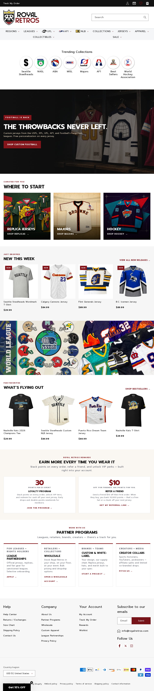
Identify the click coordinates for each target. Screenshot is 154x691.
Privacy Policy (48, 641)
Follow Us (125, 638)
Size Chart (9, 625)
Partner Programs (50, 619)
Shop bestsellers (136, 388)
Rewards (83, 625)
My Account (85, 614)
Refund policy (51, 684)
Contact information (120, 684)
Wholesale (47, 625)
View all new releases (134, 260)
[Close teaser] (31, 682)
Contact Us (9, 635)
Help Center (10, 614)
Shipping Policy (11, 630)
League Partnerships (52, 635)
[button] (12, 31)
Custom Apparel (50, 630)
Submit (141, 621)
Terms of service (84, 684)
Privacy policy (66, 684)
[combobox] (120, 17)
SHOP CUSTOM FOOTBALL (22, 144)
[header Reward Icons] (147, 3)
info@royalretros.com (135, 631)
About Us (46, 614)
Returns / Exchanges (14, 619)
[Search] (145, 17)
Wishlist (83, 630)
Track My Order (11, 3)
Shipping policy (101, 684)
